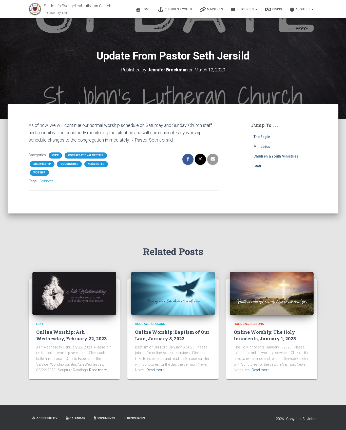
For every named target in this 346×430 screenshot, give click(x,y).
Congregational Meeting (85, 155)
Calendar (77, 418)
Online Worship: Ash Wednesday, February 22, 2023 (71, 335)
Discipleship (42, 164)
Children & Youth (178, 9)
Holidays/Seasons (150, 324)
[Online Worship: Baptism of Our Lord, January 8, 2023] (173, 293)
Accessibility (46, 418)
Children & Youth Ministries (276, 156)
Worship (39, 172)
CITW (55, 155)
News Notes (96, 164)
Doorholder (69, 164)
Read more (98, 370)
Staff (257, 166)
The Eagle (262, 137)
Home (146, 9)
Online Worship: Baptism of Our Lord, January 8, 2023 (172, 335)
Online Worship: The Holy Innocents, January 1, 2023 (265, 335)
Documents (106, 418)
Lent (39, 324)
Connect (46, 181)
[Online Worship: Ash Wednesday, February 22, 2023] (74, 293)
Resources (246, 9)
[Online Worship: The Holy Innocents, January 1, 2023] (272, 293)
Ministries (215, 9)
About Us (303, 9)
